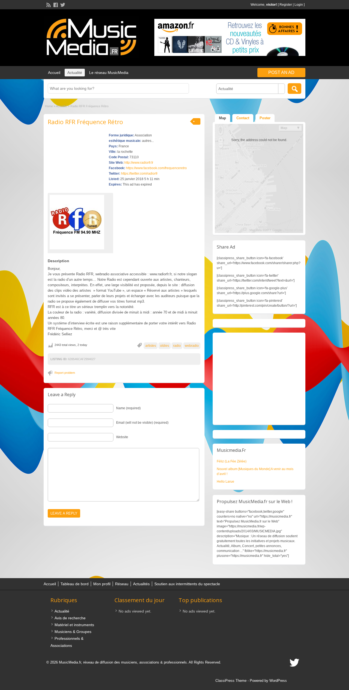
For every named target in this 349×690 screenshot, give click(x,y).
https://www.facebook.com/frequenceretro (156, 168)
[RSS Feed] (48, 4)
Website (122, 437)
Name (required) (128, 408)
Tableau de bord (75, 584)
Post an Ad (281, 72)
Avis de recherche (70, 618)
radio (177, 346)
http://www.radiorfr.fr (138, 163)
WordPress (278, 681)
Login (298, 5)
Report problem (65, 372)
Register (285, 5)
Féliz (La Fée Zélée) (231, 461)
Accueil (54, 72)
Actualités (141, 584)
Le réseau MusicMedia (108, 72)
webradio (192, 346)
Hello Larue (225, 481)
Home (49, 106)
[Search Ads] (294, 88)
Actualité (74, 72)
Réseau (121, 584)
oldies (164, 346)
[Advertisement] (259, 378)
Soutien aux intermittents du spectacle (187, 584)
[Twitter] (62, 4)
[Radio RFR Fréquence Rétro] (80, 222)
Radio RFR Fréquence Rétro (85, 122)
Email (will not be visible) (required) (142, 423)
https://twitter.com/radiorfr (139, 173)
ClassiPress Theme (230, 681)
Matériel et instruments (74, 625)
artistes (150, 346)
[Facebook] (55, 4)
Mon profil (101, 584)
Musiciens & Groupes (73, 631)
